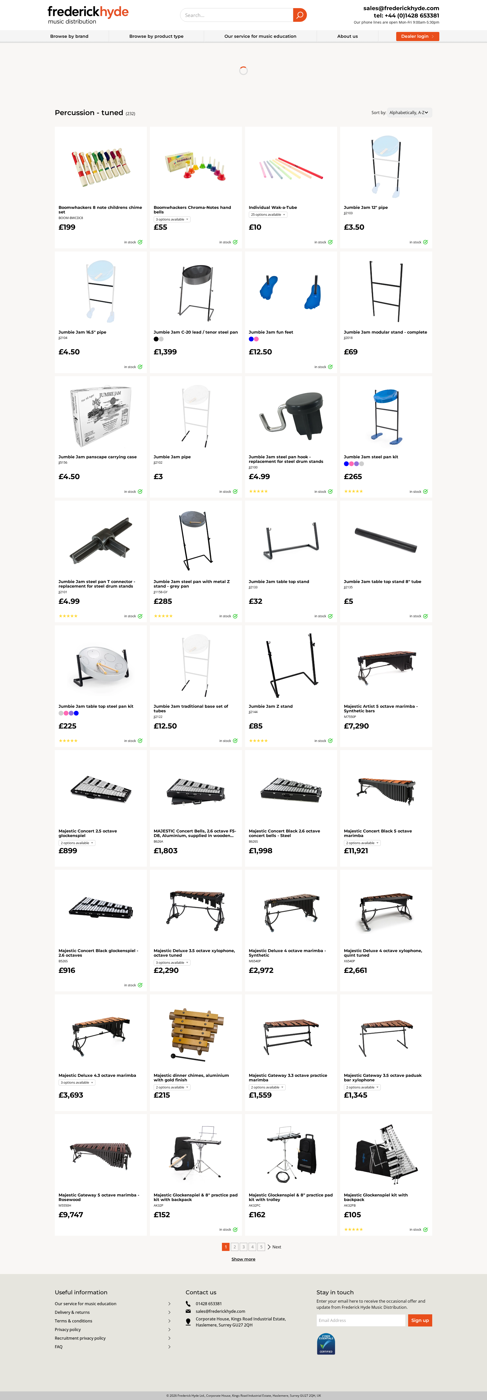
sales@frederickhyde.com (220, 1311)
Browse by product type (156, 36)
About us (347, 36)
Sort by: (379, 112)
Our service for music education (260, 36)
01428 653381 (209, 1303)
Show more (243, 1259)
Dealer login (415, 36)
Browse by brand (69, 36)
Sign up (420, 1320)
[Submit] (300, 15)
